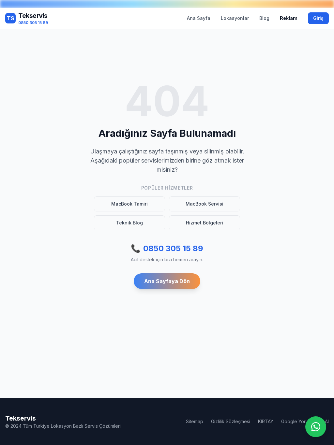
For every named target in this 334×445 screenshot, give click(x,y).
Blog (264, 18)
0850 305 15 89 (167, 248)
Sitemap (194, 421)
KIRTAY (265, 421)
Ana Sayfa (198, 18)
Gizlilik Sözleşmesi (230, 421)
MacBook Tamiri (129, 204)
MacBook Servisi (204, 204)
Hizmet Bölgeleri (204, 222)
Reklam (288, 18)
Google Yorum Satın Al (305, 421)
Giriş (318, 18)
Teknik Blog (129, 222)
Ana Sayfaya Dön (167, 281)
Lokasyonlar (235, 18)
